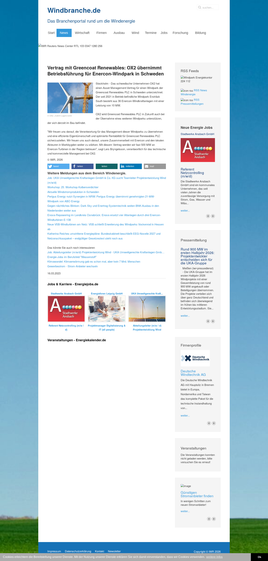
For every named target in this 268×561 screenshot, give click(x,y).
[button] (58, 166)
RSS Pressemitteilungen (192, 101)
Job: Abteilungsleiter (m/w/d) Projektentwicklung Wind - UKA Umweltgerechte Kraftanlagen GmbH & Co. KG (106, 252)
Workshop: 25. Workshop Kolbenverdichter (72, 187)
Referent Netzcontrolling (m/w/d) (192, 172)
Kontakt (99, 551)
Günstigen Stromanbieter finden (197, 494)
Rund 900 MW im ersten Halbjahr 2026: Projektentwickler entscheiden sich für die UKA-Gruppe (197, 256)
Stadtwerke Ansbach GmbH (197, 134)
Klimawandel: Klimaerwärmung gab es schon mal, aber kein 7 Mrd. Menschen (93, 261)
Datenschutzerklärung (78, 551)
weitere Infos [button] (214, 556)
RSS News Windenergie (194, 92)
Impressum (54, 551)
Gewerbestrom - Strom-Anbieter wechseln (72, 266)
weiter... (185, 210)
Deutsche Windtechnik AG (193, 372)
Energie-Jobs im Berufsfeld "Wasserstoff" (71, 257)
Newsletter (114, 551)
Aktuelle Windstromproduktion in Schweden (73, 192)
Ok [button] (259, 557)
